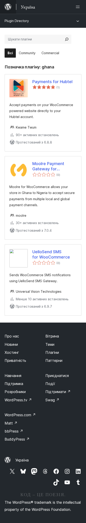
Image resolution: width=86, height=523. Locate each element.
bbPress (14, 431)
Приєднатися (57, 375)
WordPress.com (20, 415)
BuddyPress (17, 439)
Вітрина (52, 336)
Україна (22, 460)
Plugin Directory (17, 21)
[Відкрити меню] (78, 7)
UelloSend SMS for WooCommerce (51, 254)
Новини (11, 344)
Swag (52, 400)
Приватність (15, 360)
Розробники (15, 391)
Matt (11, 423)
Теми (49, 344)
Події (50, 383)
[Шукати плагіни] (66, 39)
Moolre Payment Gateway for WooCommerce (48, 166)
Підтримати (58, 391)
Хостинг (12, 352)
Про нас (12, 336)
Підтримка (14, 383)
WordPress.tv (18, 400)
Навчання (13, 375)
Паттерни (53, 360)
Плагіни (52, 352)
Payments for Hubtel (52, 81)
